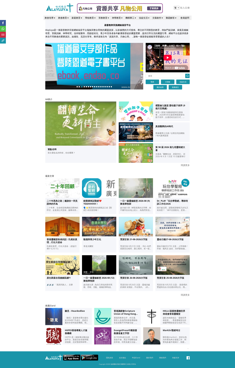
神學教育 (116, 17)
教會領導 (49, 17)
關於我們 (149, 358)
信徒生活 (143, 17)
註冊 (187, 7)
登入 (182, 7)
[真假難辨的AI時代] (136, 132)
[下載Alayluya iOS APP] (71, 358)
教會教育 (62, 17)
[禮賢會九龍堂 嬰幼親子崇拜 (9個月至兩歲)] (136, 111)
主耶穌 (167, 82)
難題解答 (170, 17)
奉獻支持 (175, 358)
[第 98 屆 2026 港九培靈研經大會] (136, 153)
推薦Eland (50, 306)
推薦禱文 (175, 87)
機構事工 (129, 17)
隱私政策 (109, 358)
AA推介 (48, 99)
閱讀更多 (185, 165)
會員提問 (184, 17)
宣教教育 (103, 17)
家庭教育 (76, 17)
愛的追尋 (160, 87)
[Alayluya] (59, 8)
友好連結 (122, 358)
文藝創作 (156, 17)
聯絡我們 (162, 358)
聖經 (152, 82)
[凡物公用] (119, 8)
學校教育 (89, 17)
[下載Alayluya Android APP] (89, 358)
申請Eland (136, 358)
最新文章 (49, 176)
